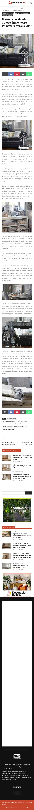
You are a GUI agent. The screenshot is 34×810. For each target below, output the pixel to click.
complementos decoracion (9, 421)
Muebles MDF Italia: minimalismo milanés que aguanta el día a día (20, 565)
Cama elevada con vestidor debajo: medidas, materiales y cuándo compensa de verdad (21, 555)
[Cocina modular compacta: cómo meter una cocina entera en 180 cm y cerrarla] (6, 477)
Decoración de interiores (12, 9)
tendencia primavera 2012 (20, 426)
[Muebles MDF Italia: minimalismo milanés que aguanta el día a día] (6, 566)
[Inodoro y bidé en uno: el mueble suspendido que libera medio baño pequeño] (6, 546)
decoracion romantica (8, 424)
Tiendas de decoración (7, 15)
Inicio (3, 9)
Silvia (5, 31)
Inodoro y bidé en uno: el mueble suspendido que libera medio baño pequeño (21, 545)
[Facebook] (15, 793)
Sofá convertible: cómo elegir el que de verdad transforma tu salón (22, 467)
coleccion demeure (11, 418)
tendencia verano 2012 (8, 429)
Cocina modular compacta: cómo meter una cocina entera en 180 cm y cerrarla (22, 476)
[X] (19, 793)
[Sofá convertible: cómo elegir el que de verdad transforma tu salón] (6, 467)
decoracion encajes (22, 421)
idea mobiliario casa (20, 424)
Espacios (17, 13)
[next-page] (6, 484)
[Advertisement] (17, 673)
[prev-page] (3, 484)
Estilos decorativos (25, 13)
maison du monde (7, 426)
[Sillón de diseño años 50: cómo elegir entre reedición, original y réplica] (6, 458)
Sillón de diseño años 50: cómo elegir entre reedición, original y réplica (22, 457)
